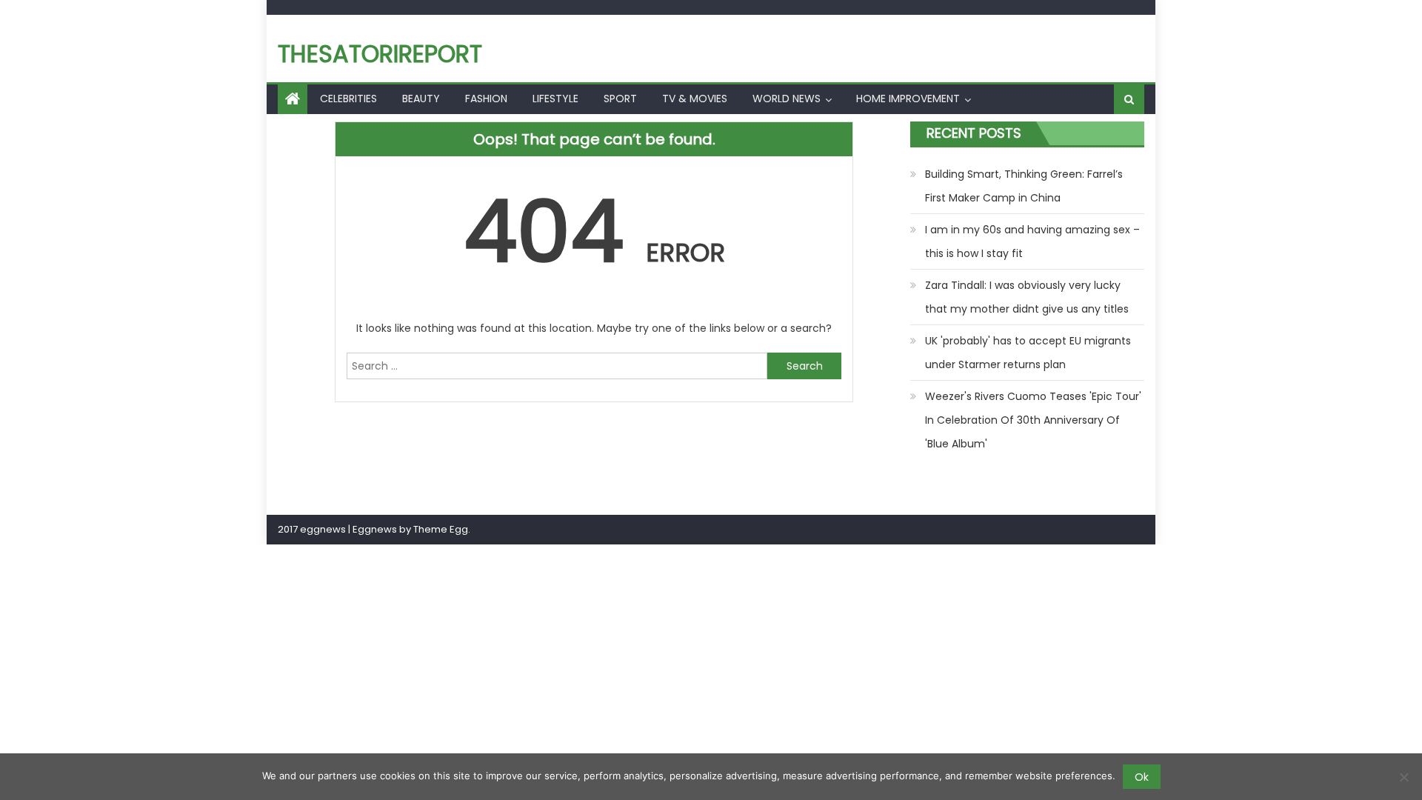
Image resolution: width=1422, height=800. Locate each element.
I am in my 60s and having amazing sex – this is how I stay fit (1032, 241)
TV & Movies (694, 98)
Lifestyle (555, 98)
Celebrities (348, 98)
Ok (1142, 777)
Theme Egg (440, 529)
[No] (1403, 777)
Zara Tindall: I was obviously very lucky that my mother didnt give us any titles (1027, 297)
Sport (620, 98)
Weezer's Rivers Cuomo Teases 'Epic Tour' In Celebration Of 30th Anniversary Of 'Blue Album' (1033, 420)
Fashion (486, 98)
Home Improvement (908, 98)
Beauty (421, 98)
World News (786, 98)
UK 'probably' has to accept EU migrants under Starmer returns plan (1028, 352)
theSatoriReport (380, 53)
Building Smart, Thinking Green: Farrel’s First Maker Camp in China (1024, 186)
